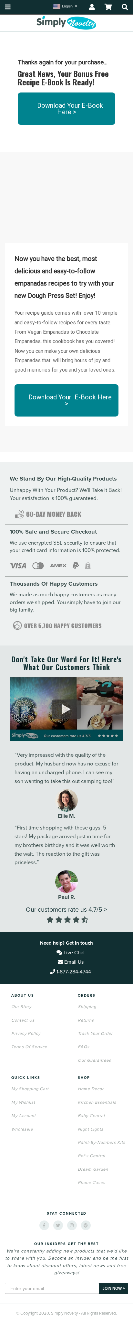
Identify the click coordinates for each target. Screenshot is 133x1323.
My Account (23, 1115)
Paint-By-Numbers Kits (101, 1142)
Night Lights (90, 1129)
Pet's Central (91, 1155)
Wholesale (22, 1129)
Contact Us (23, 1020)
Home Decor (91, 1088)
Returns (86, 1020)
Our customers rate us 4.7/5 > (66, 910)
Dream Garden (93, 1169)
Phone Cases (91, 1182)
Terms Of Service (29, 1046)
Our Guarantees (94, 1060)
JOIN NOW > (113, 1288)
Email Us (73, 962)
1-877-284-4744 (73, 972)
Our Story (21, 1006)
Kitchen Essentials (97, 1102)
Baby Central (91, 1115)
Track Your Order (95, 1033)
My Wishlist (23, 1102)
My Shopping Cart (30, 1088)
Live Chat (73, 952)
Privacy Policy (25, 1033)
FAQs (83, 1046)
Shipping (87, 1006)
